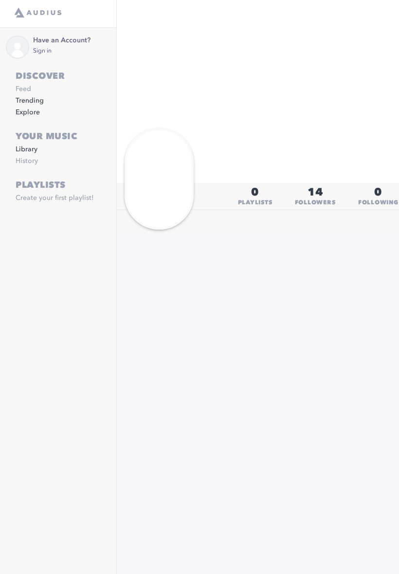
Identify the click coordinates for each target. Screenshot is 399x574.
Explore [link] (28, 112)
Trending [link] (30, 100)
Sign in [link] (42, 51)
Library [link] (26, 149)
